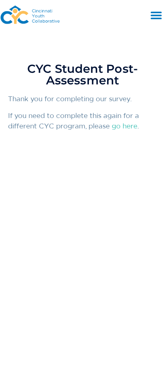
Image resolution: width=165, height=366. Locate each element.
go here (124, 126)
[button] (156, 15)
